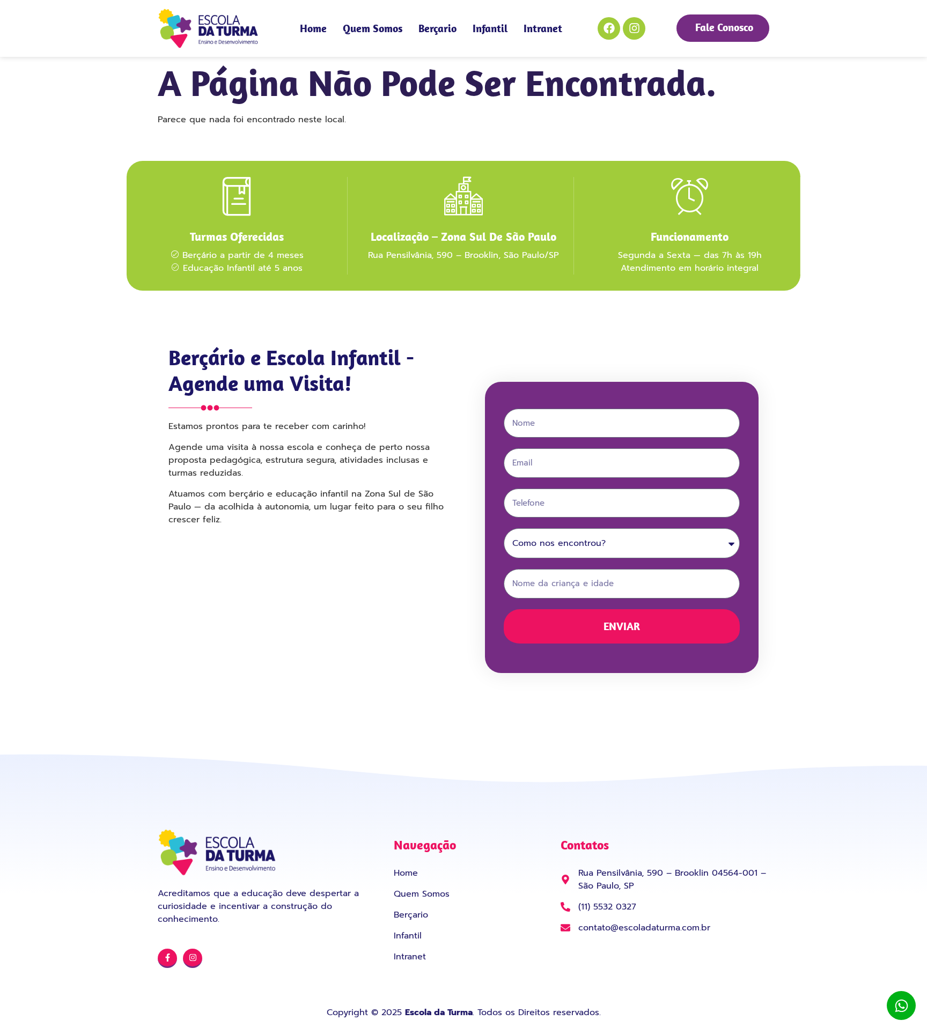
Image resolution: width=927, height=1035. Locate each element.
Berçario (437, 28)
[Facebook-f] (167, 958)
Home (313, 28)
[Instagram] (634, 28)
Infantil (490, 28)
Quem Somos (372, 28)
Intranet (543, 28)
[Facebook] (609, 28)
